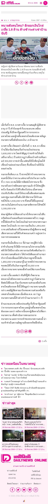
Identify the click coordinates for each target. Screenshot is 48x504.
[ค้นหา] (45, 3)
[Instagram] (35, 489)
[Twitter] (26, 331)
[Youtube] (24, 489)
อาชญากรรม (14, 20)
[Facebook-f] (12, 489)
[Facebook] (22, 331)
